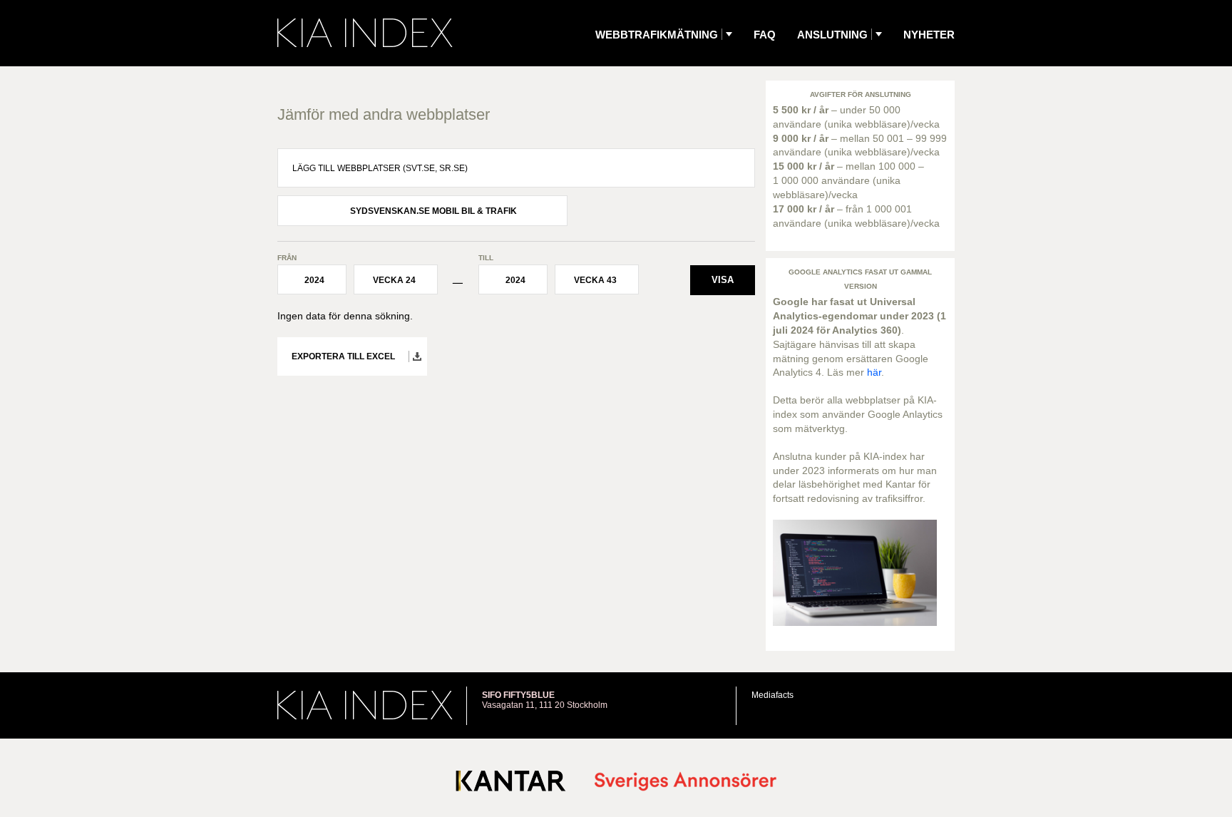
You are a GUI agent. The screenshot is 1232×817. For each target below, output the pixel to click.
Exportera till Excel (343, 356)
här (874, 372)
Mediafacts (772, 695)
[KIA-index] (365, 33)
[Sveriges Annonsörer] (685, 782)
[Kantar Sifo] (511, 783)
